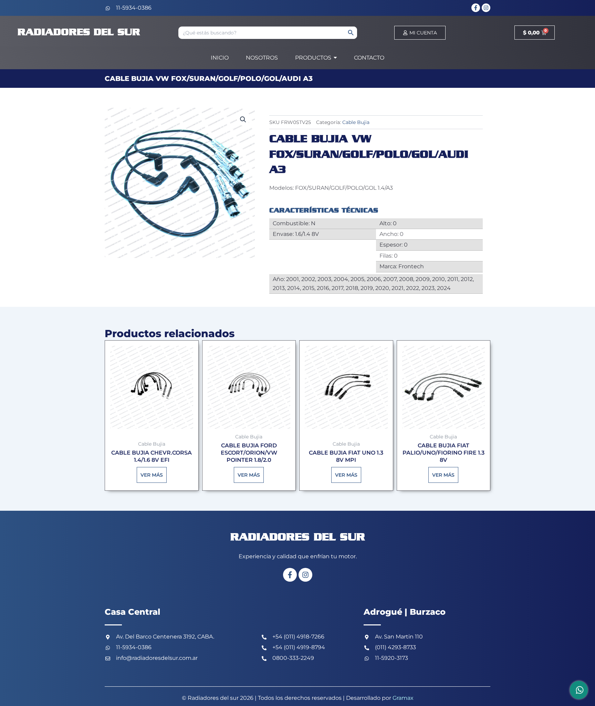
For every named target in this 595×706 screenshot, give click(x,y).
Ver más (151, 475)
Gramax (403, 698)
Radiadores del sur (79, 32)
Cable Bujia (355, 122)
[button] (243, 119)
